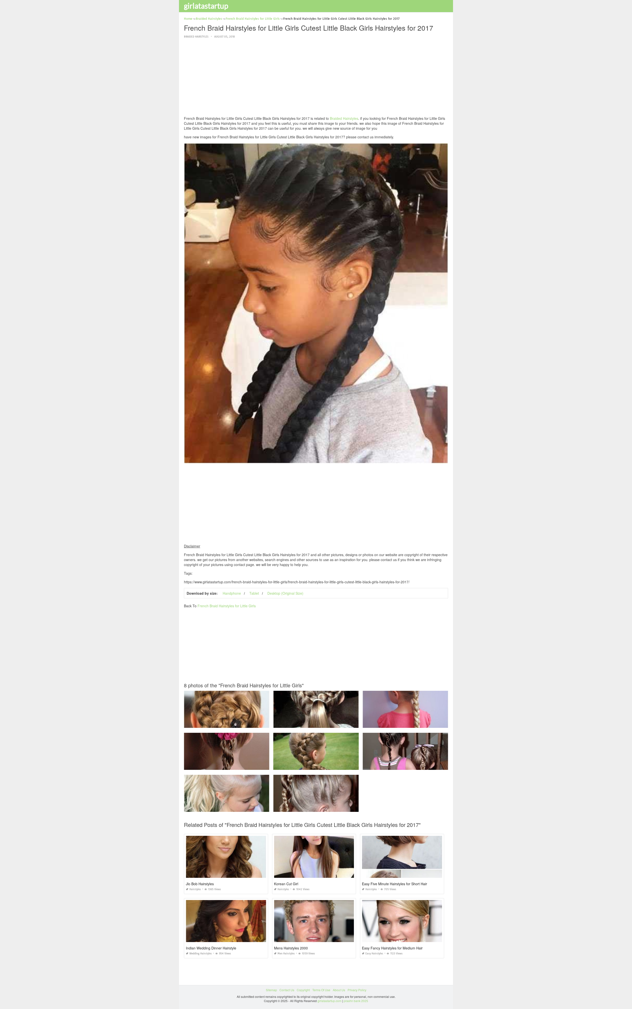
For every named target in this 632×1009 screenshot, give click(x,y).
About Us (339, 990)
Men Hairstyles (286, 953)
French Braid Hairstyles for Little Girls (227, 605)
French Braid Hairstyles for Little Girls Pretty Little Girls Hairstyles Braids (322, 723)
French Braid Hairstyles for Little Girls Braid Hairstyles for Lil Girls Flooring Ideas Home (243, 765)
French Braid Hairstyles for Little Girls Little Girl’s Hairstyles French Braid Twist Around (421, 765)
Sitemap (271, 990)
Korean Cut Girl (286, 883)
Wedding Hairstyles (200, 953)
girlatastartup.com (329, 1001)
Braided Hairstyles (196, 36)
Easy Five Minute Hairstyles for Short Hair (394, 883)
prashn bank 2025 (356, 1001)
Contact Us (286, 990)
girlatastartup (206, 5)
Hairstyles (195, 889)
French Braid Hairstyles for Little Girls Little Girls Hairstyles (316, 765)
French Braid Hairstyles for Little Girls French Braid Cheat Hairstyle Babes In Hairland (421, 723)
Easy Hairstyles (374, 953)
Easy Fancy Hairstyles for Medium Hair (392, 948)
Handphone (232, 593)
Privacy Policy (357, 990)
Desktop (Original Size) (285, 593)
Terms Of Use (321, 990)
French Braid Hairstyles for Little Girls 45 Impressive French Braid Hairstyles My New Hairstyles (248, 807)
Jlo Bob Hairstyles (200, 883)
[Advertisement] (316, 77)
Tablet (254, 593)
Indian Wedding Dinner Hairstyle (211, 948)
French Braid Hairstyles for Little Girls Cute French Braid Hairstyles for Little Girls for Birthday (246, 723)
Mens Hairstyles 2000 (291, 948)
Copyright (303, 990)
